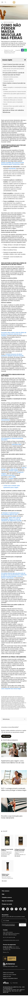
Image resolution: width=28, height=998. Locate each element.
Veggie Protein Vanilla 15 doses (7, 850)
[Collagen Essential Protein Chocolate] (21, 841)
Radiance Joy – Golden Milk (6, 875)
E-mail (7, 920)
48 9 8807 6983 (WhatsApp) (9, 934)
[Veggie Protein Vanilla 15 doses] (7, 841)
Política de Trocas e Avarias (9, 974)
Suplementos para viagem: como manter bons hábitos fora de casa (12, 762)
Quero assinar (6, 736)
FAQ (3, 894)
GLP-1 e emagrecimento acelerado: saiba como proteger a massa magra (13, 789)
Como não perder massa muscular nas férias (11, 31)
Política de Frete (7, 976)
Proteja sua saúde (7, 904)
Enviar (22, 925)
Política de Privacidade (8, 972)
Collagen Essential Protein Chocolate (20, 850)
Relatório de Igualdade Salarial (10, 978)
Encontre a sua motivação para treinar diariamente (11, 817)
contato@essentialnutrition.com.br (11, 940)
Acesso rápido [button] (7, 60)
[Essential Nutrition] (14, 2)
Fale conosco (5, 891)
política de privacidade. (10, 925)
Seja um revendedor (7, 901)
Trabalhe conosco (7, 897)
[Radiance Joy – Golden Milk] (7, 866)
